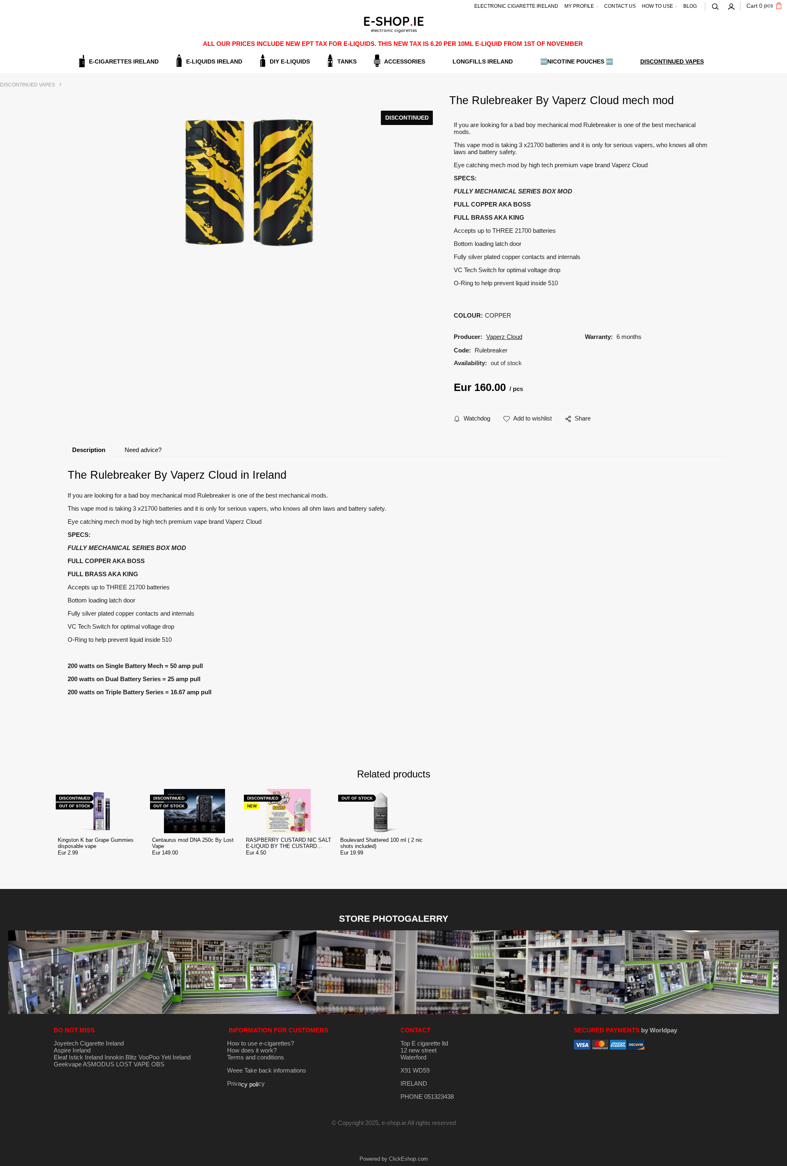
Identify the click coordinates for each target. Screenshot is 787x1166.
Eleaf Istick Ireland (79, 1057)
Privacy (246, 1083)
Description (88, 449)
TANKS (347, 61)
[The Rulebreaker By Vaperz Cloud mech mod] (249, 182)
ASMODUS (98, 1064)
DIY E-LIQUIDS (290, 61)
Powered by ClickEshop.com (393, 1159)
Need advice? (143, 449)
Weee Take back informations (266, 1070)
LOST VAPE (133, 1064)
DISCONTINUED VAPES (672, 61)
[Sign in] (732, 6)
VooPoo (149, 1057)
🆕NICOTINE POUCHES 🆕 (576, 61)
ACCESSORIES (404, 61)
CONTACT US (620, 6)
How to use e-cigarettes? (260, 1043)
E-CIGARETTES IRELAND (124, 61)
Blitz (131, 1057)
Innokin (114, 1057)
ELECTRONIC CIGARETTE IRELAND (516, 6)
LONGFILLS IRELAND (483, 61)
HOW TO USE (657, 6)
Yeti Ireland (176, 1057)
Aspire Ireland (72, 1050)
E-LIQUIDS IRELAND (214, 61)
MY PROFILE (579, 6)
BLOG (690, 6)
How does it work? (252, 1050)
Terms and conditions (255, 1057)
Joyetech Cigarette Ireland (89, 1043)
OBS (157, 1064)
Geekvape (68, 1064)
